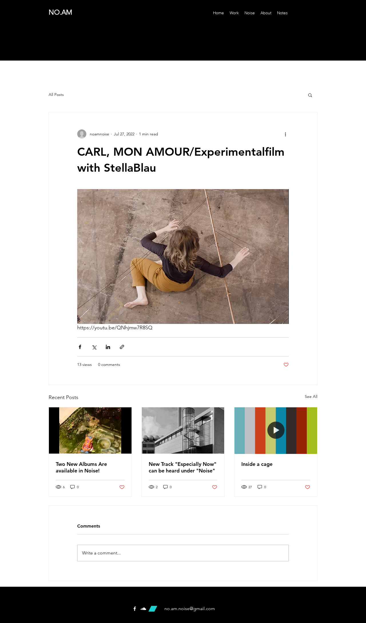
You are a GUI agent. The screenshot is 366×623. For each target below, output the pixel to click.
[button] (310, 95)
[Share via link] (122, 347)
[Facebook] (135, 609)
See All (311, 396)
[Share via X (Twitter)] (94, 347)
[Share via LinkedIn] (108, 347)
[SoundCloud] (143, 609)
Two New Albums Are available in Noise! (81, 467)
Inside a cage (256, 464)
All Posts (56, 94)
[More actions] (285, 134)
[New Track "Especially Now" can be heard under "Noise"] (183, 430)
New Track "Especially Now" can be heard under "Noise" (182, 467)
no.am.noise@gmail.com (189, 608)
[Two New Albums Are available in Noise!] (90, 430)
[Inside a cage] (275, 430)
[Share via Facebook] (80, 347)
